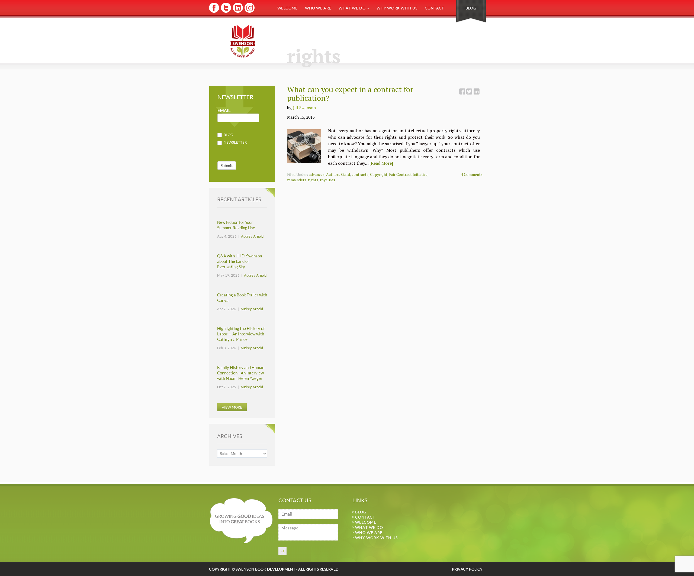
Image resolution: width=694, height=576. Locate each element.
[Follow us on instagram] (249, 11)
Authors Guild (338, 174)
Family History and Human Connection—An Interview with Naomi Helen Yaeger (240, 373)
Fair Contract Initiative (408, 174)
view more (232, 407)
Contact (434, 8)
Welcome (287, 8)
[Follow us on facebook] (214, 11)
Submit (227, 165)
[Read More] (381, 163)
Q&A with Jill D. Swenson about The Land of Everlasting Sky (239, 261)
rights (313, 179)
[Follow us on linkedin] (237, 11)
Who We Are (318, 8)
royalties (327, 179)
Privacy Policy (467, 569)
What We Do (353, 8)
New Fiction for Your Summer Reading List (236, 225)
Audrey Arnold (252, 236)
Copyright (378, 174)
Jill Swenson (304, 107)
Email (223, 110)
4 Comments (472, 174)
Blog (470, 8)
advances (316, 174)
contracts (360, 174)
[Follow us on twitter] (226, 11)
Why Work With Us (397, 8)
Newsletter (235, 142)
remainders (296, 179)
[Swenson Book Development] (243, 41)
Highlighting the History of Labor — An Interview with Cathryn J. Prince (241, 334)
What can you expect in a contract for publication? (350, 93)
